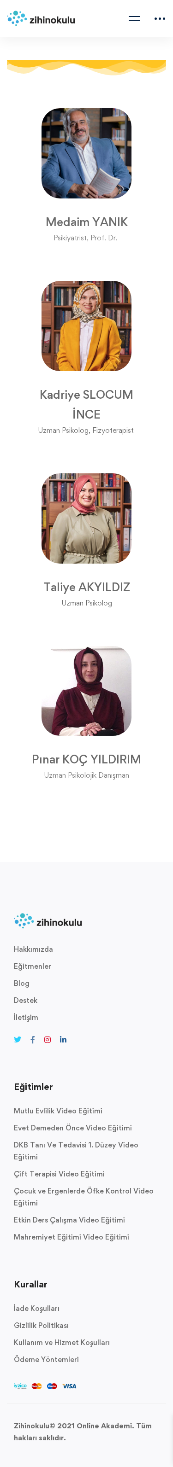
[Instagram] (47, 1040)
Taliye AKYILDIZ (86, 587)
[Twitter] (17, 1040)
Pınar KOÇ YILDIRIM (86, 759)
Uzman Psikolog (86, 603)
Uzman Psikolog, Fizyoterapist (86, 430)
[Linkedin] (63, 1040)
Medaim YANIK (87, 222)
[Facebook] (33, 1040)
